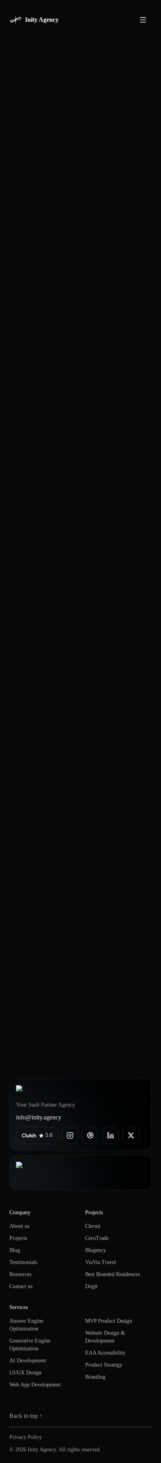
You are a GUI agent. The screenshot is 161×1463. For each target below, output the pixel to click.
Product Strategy (103, 1365)
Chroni (92, 1226)
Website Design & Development (105, 1337)
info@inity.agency (38, 1117)
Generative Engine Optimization (29, 1344)
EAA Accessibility (105, 1353)
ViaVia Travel (100, 1262)
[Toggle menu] (143, 20)
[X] (131, 1135)
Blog (14, 1250)
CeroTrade (97, 1238)
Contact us (20, 1286)
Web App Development (35, 1385)
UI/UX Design (25, 1373)
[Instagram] (70, 1135)
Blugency (95, 1250)
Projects (18, 1238)
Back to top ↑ (26, 1415)
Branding (95, 1377)
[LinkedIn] (110, 1135)
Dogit (91, 1286)
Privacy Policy (25, 1437)
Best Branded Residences (112, 1274)
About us (19, 1226)
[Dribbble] (90, 1135)
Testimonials (23, 1262)
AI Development (27, 1360)
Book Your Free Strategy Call (74, 991)
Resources (20, 1274)
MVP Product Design (108, 1321)
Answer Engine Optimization (26, 1325)
